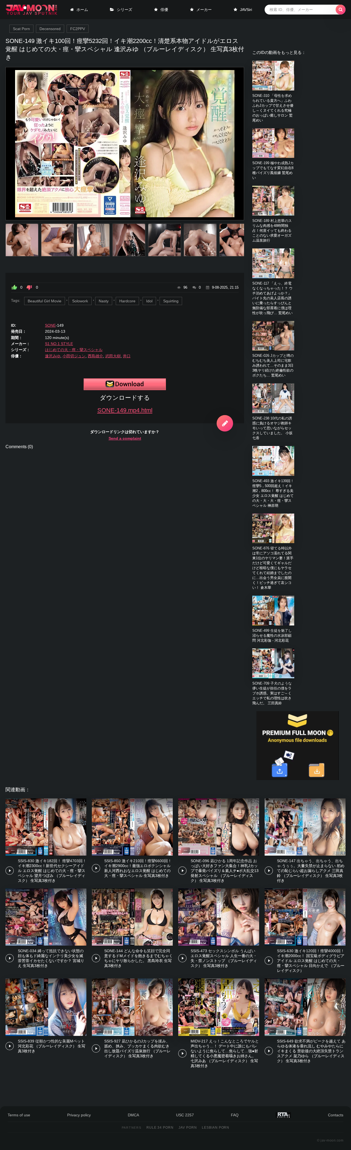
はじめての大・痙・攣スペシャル (74, 349)
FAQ (235, 1115)
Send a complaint (125, 438)
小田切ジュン (74, 356)
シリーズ (124, 9)
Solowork (80, 301)
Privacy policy (79, 1115)
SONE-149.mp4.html (124, 410)
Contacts (335, 1115)
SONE (50, 325)
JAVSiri (246, 9)
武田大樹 (113, 356)
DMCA (133, 1115)
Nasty (104, 301)
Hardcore (127, 301)
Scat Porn (21, 29)
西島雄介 (95, 356)
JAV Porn (188, 1127)
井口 (127, 356)
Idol (149, 301)
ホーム (82, 9)
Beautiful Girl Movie (44, 301)
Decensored (50, 29)
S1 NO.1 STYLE (59, 343)
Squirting (171, 301)
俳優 (164, 9)
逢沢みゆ (52, 356)
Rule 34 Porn (160, 1127)
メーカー (204, 9)
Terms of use (19, 1115)
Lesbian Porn (216, 1127)
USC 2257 (185, 1115)
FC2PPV (77, 29)
